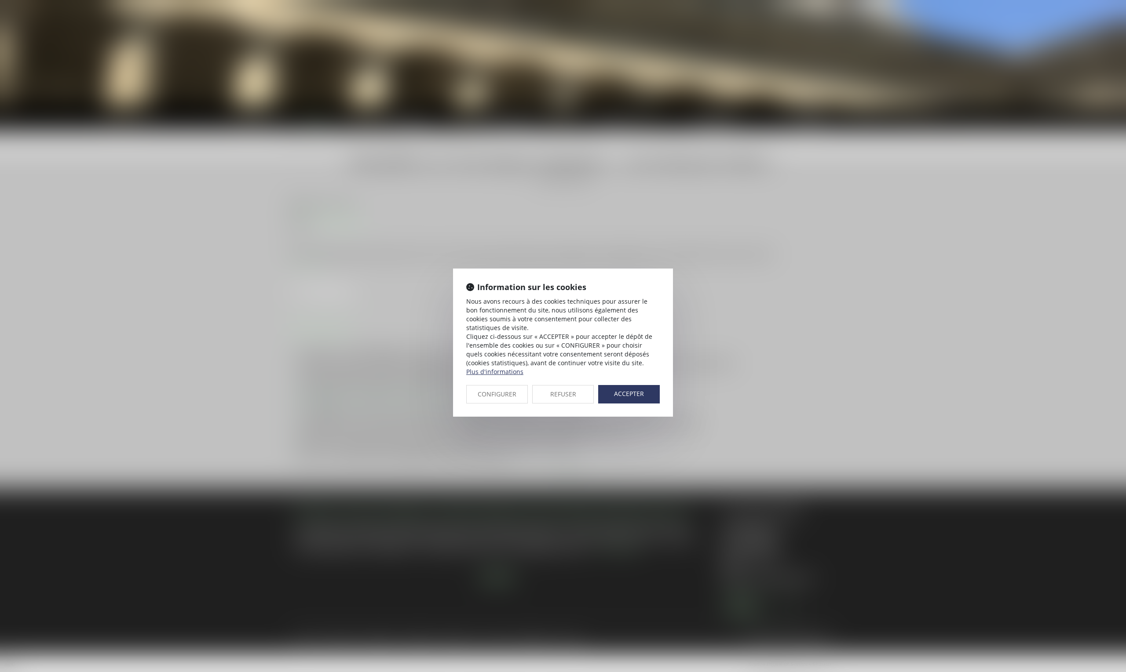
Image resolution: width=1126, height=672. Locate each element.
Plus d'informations (494, 371)
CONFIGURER (497, 394)
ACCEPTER (629, 393)
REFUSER (563, 394)
